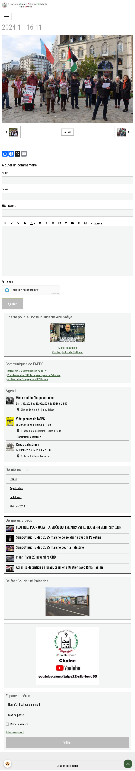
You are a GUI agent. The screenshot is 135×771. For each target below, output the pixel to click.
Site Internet (9, 205)
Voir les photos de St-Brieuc (67, 352)
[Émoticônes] (85, 223)
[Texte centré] (46, 223)
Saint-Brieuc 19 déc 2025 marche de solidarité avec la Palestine (58, 537)
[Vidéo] (72, 223)
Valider (67, 742)
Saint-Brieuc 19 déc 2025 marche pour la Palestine (50, 547)
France (13, 479)
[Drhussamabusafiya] (67, 332)
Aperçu (98, 223)
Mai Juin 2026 (17, 506)
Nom (4, 173)
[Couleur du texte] (32, 223)
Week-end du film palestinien (35, 397)
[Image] (66, 223)
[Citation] (40, 223)
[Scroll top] (128, 764)
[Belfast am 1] (67, 601)
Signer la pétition (67, 347)
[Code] (79, 223)
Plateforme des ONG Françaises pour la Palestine (33, 375)
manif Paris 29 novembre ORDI (36, 557)
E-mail (5, 189)
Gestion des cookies (67, 766)
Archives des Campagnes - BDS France (27, 379)
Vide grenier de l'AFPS (30, 418)
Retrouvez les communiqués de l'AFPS (27, 371)
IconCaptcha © (54, 293)
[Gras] (5, 223)
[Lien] (53, 223)
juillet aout (16, 497)
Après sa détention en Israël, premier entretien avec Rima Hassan (59, 567)
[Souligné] (18, 223)
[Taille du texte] (24, 223)
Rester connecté (19, 724)
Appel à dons (16, 488)
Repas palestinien (27, 444)
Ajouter (12, 303)
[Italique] (11, 223)
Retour (67, 132)
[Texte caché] (59, 223)
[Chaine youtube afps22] (67, 656)
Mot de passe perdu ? (15, 732)
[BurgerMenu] (7, 16)
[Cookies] (7, 764)
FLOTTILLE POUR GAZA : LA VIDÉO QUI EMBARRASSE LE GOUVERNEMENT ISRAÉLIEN (68, 527)
